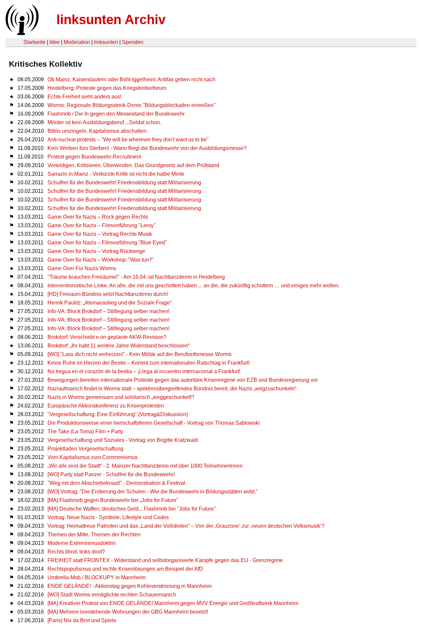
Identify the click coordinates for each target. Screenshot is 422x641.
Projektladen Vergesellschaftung (85, 448)
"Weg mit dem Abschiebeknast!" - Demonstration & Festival (116, 483)
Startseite (34, 42)
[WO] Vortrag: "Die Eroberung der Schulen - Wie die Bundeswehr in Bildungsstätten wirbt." (152, 491)
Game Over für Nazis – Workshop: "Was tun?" (100, 260)
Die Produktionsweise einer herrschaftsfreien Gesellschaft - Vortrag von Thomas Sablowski (153, 423)
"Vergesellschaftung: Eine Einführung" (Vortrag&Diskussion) (117, 414)
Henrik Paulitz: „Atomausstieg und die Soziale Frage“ (109, 302)
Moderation (77, 42)
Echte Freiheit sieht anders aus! (84, 96)
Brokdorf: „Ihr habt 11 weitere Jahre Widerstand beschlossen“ (118, 345)
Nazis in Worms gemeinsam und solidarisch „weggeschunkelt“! (120, 397)
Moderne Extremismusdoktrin (81, 543)
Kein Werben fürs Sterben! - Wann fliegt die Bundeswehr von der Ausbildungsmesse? (147, 148)
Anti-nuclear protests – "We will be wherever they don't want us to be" (128, 139)
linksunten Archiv (111, 19)
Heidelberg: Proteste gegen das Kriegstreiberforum (106, 88)
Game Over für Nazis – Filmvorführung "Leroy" (101, 225)
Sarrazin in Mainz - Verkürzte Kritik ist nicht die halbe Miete (115, 174)
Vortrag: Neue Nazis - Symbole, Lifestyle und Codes (108, 517)
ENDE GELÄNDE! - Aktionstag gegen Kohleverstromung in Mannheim (129, 586)
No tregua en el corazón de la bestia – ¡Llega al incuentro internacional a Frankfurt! (143, 371)
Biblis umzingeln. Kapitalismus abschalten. (97, 131)
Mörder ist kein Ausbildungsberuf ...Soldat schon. (104, 122)
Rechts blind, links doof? (76, 551)
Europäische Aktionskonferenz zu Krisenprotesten (105, 406)
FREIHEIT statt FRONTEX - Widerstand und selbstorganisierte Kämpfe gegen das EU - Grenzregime (165, 560)
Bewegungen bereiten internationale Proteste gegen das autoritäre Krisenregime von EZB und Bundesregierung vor (182, 380)
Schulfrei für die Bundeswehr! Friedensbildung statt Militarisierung (124, 182)
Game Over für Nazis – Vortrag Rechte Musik (99, 234)
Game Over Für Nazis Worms (81, 268)
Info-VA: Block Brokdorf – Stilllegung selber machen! (108, 311)
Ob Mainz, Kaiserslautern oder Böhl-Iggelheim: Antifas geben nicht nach (131, 79)
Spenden (132, 42)
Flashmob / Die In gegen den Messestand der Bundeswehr (116, 114)
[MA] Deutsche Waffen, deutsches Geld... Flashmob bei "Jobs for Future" (131, 509)
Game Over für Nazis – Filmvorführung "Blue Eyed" (107, 242)
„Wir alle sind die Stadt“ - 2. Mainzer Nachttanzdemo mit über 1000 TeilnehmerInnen (145, 466)
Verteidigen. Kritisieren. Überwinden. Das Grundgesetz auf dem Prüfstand (133, 165)
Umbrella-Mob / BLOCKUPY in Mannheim (96, 577)
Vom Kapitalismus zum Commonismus (92, 457)
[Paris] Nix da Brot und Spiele (81, 620)
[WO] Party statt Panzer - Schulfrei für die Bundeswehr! (111, 474)
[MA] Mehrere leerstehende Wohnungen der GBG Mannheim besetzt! (127, 612)
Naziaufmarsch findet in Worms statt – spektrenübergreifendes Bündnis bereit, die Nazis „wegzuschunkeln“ (171, 388)
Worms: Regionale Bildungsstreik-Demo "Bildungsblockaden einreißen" (131, 105)
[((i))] (21, 33)
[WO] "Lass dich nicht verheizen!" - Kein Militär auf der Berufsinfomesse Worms (139, 354)
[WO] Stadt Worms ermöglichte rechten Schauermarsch (111, 594)
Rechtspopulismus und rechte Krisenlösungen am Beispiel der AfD (125, 569)
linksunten (106, 42)
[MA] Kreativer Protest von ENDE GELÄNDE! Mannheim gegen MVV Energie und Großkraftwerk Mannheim (172, 603)
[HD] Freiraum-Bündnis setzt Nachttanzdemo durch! (107, 294)
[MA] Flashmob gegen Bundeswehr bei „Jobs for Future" (112, 500)
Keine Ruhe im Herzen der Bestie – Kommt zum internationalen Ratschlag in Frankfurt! (148, 363)
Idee (54, 42)
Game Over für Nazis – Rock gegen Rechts (97, 217)
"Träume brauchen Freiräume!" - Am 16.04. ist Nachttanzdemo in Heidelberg (136, 277)
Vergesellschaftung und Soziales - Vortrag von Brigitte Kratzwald (122, 440)
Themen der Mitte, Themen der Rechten (93, 534)
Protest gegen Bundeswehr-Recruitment (94, 157)
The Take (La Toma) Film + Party (85, 431)
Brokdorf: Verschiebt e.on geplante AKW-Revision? (106, 337)
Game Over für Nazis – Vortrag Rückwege (96, 251)
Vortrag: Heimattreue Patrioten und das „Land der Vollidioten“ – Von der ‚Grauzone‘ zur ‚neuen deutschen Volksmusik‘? (185, 526)
